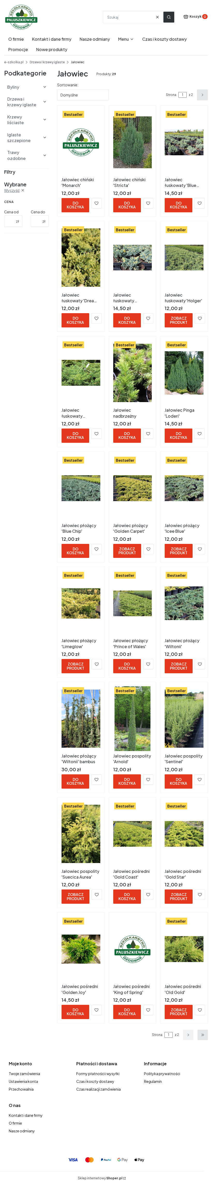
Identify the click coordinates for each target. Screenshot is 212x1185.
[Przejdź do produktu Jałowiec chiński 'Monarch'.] (81, 142)
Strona (171, 95)
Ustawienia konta (23, 1081)
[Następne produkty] (188, 1035)
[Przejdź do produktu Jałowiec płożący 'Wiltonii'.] (184, 603)
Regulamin (153, 1081)
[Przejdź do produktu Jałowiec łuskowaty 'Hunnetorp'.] (81, 372)
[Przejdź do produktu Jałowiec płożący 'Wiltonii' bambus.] (81, 718)
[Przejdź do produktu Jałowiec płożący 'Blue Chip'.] (81, 488)
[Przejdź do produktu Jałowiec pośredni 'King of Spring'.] (132, 949)
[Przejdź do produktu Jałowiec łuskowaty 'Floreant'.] (132, 257)
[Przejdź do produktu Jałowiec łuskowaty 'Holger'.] (184, 257)
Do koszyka (75, 205)
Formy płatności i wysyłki (97, 1073)
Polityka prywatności (162, 1073)
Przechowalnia (21, 1089)
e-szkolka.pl (14, 62)
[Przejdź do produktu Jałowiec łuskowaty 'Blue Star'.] (184, 142)
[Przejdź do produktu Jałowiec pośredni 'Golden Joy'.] (81, 949)
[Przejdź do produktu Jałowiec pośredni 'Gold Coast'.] (132, 834)
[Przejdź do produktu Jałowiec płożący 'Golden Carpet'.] (132, 488)
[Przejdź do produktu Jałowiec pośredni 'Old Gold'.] (184, 949)
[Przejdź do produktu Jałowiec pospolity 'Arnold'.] (132, 718)
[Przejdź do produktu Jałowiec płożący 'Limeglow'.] (81, 603)
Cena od (11, 211)
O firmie (15, 1123)
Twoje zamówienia (24, 1073)
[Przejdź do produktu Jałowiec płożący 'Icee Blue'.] (184, 488)
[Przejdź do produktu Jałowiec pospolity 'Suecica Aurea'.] (81, 834)
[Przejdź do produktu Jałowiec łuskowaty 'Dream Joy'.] (81, 257)
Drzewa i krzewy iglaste (47, 62)
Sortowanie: (67, 84)
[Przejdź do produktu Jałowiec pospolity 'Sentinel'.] (184, 718)
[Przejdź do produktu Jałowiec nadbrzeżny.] (132, 372)
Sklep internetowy (100, 1178)
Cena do (38, 211)
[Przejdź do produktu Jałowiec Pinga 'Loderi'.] (184, 372)
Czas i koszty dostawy (95, 1081)
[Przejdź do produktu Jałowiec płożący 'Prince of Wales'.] (132, 603)
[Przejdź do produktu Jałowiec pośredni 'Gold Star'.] (184, 834)
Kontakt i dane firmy (26, 1115)
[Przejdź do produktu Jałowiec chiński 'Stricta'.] (132, 142)
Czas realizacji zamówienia (98, 1089)
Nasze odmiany (22, 1130)
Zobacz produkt (178, 320)
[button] (168, 17)
